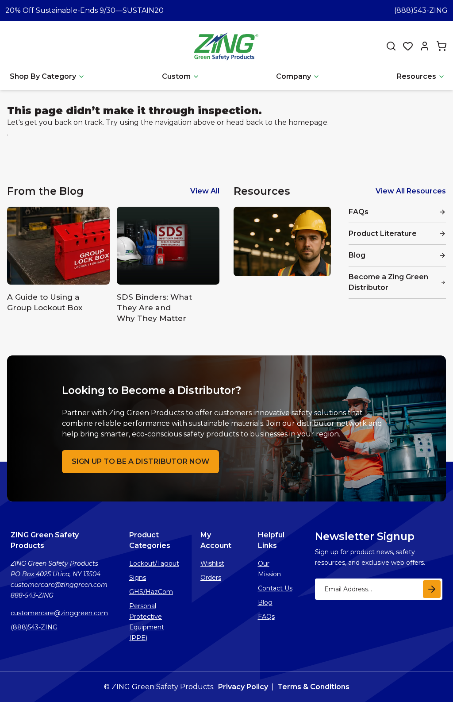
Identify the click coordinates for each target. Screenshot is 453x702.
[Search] (391, 46)
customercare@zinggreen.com (59, 613)
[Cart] (441, 46)
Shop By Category (43, 76)
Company (293, 76)
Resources (416, 76)
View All (204, 191)
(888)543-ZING (421, 10)
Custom (176, 76)
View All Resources (411, 191)
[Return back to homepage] (227, 46)
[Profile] (425, 46)
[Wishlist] (408, 46)
